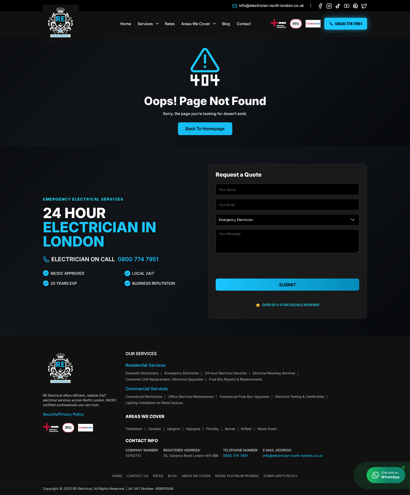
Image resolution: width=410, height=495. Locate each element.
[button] (157, 24)
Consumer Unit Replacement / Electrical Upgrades (164, 379)
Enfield (246, 429)
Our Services (141, 353)
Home (125, 23)
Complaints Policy (281, 476)
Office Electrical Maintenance (191, 396)
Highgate (193, 429)
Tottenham (134, 429)
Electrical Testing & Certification (299, 396)
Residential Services (146, 365)
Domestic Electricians (142, 373)
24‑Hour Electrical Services (226, 373)
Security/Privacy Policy (63, 414)
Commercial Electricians (144, 396)
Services (145, 23)
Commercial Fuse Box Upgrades (244, 396)
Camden (154, 429)
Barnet (230, 429)
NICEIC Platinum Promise (237, 476)
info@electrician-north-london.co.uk (293, 456)
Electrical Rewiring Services (274, 373)
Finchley (212, 429)
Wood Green (267, 429)
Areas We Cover (195, 23)
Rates (170, 23)
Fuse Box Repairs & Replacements (235, 379)
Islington (173, 429)
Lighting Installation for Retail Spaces (154, 403)
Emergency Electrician (181, 373)
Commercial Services (147, 388)
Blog (226, 23)
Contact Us (137, 476)
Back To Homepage (205, 128)
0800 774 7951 (138, 259)
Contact (244, 23)
